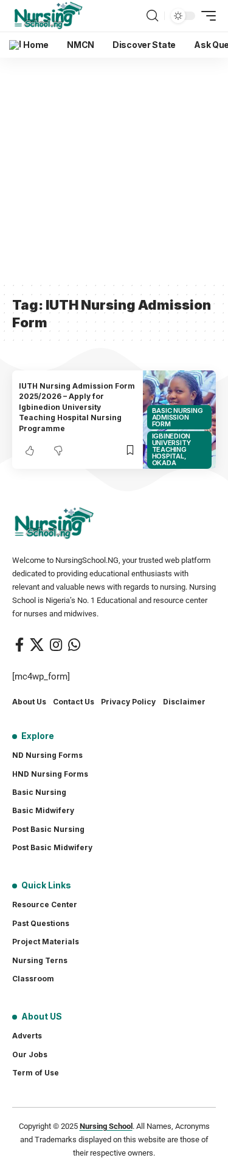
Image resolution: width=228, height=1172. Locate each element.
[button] (152, 16)
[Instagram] (56, 644)
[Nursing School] (48, 16)
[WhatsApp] (74, 644)
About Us (29, 701)
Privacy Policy (128, 701)
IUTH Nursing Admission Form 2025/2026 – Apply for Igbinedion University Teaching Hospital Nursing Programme (77, 407)
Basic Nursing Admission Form (177, 417)
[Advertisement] (114, 169)
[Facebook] (19, 644)
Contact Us (73, 701)
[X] (37, 644)
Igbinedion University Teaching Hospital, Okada (172, 449)
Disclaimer (184, 701)
